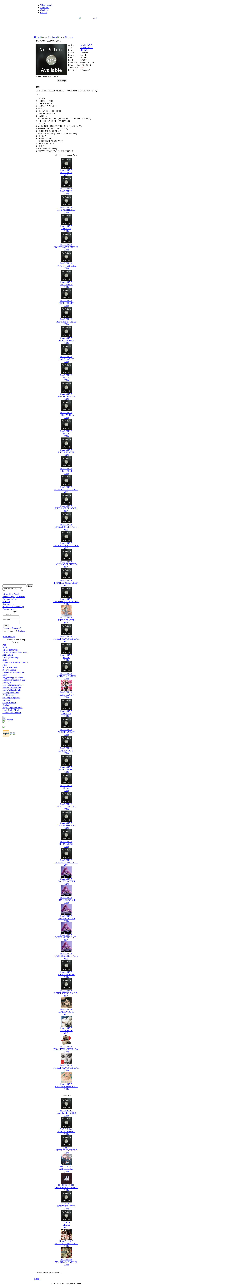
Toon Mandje (9, 636)
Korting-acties (8, 604)
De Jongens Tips (9, 599)
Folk (4, 665)
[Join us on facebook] (3, 716)
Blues (5, 660)
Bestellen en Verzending (13, 606)
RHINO (84, 50)
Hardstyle (6, 682)
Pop (4, 645)
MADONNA (86, 45)
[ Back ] (37, 1279)
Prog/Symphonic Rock (12, 707)
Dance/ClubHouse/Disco (13, 672)
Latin (4, 675)
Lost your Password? (12, 628)
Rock (4, 647)
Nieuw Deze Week (10, 594)
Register (21, 631)
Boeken (5, 705)
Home (37, 37)
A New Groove (9, 670)
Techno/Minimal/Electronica (14, 652)
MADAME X (86, 47)
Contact (43, 12)
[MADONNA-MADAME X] (51, 74)
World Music (8, 695)
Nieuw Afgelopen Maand (13, 596)
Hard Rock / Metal (10, 710)
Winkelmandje (46, 5)
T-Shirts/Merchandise (11, 712)
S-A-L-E (6, 601)
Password (7, 619)
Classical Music (9, 702)
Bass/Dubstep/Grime (11, 687)
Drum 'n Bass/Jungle (11, 690)
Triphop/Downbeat (10, 692)
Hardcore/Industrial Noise (13, 680)
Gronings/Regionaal (11, 697)
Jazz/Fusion (7, 655)
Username (7, 614)
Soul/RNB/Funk (9, 667)
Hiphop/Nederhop (10, 657)
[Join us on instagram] (7, 719)
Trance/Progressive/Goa (12, 685)
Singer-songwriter (10, 650)
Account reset (8, 609)
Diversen (6, 700)
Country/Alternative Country (15, 662)
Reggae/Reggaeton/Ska (12, 677)
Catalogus (44, 10)
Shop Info (44, 7)
